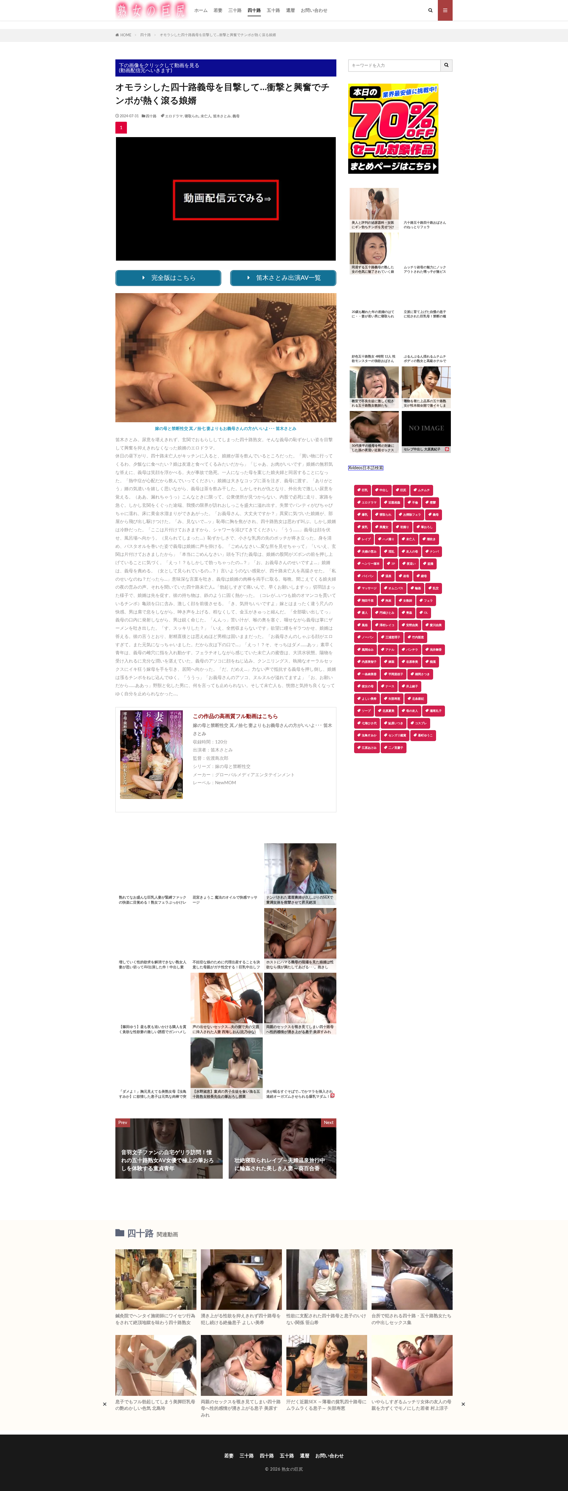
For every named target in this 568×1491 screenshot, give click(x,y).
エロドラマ (174, 116)
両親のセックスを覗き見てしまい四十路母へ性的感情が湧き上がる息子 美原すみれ (241, 1408)
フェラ (428, 600)
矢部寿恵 (394, 698)
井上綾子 (412, 686)
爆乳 (365, 514)
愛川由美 (436, 625)
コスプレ (421, 723)
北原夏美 (388, 710)
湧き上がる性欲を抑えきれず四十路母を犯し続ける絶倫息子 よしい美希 (241, 1319)
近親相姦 (394, 502)
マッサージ (369, 588)
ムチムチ (424, 490)
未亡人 (206, 116)
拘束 (388, 600)
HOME (125, 35)
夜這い (411, 563)
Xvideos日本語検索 (365, 468)
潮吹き (431, 539)
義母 (236, 116)
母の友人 (412, 710)
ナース (389, 686)
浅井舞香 (436, 649)
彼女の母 (368, 686)
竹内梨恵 (418, 637)
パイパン (368, 576)
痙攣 (433, 502)
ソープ (366, 710)
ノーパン (368, 637)
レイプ (366, 539)
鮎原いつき (395, 723)
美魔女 (384, 527)
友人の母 (412, 551)
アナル (389, 649)
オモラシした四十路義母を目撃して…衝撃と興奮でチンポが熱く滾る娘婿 (218, 35)
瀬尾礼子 (436, 710)
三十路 (235, 10)
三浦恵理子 (392, 637)
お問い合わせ (314, 10)
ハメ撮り (388, 539)
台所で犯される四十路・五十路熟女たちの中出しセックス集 (411, 1319)
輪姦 (418, 588)
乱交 (436, 588)
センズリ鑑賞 (397, 735)
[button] (352, 774)
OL (426, 612)
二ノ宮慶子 (395, 747)
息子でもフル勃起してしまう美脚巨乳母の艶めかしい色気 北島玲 (155, 1405)
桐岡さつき (422, 674)
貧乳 (365, 527)
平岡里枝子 (395, 674)
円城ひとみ (387, 612)
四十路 (254, 10)
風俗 (365, 625)
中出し (384, 490)
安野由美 (412, 625)
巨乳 (365, 490)
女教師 (407, 600)
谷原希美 (412, 661)
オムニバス (395, 588)
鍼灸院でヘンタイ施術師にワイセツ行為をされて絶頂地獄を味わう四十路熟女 (155, 1319)
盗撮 (430, 563)
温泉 (388, 576)
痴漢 (433, 661)
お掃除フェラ (412, 514)
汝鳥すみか (369, 735)
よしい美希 (369, 698)
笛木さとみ (222, 116)
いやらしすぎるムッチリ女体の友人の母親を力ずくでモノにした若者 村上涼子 (411, 1405)
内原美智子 (369, 661)
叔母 (406, 576)
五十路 (273, 10)
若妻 (218, 10)
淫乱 (391, 551)
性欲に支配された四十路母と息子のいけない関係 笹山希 (326, 1319)
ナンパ (434, 551)
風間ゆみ (368, 649)
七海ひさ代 (369, 723)
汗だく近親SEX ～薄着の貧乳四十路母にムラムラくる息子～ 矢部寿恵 (326, 1405)
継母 (424, 576)
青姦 (409, 612)
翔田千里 (368, 600)
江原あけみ (369, 747)
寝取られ (192, 116)
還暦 (290, 10)
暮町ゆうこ (425, 735)
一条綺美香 (369, 674)
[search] (447, 65)
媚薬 (391, 661)
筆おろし (427, 527)
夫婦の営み (369, 551)
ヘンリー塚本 (371, 563)
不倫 (415, 502)
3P (393, 563)
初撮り (404, 527)
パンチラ (412, 649)
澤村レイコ (387, 625)
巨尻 (403, 490)
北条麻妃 (418, 698)
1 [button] (121, 127)
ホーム (201, 10)
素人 (365, 612)
